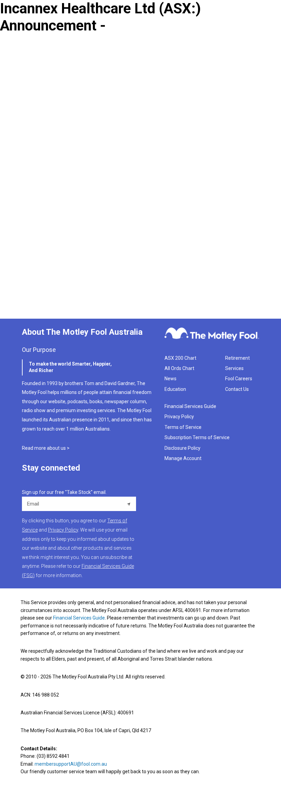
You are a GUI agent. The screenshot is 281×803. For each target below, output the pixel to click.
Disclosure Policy (182, 448)
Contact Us (237, 389)
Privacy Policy (179, 416)
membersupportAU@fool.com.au (71, 764)
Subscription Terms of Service (197, 437)
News (170, 378)
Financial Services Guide (190, 406)
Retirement (237, 358)
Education (175, 389)
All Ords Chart (179, 368)
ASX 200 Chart (180, 358)
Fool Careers (238, 378)
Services (234, 368)
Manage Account (183, 458)
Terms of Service (182, 427)
